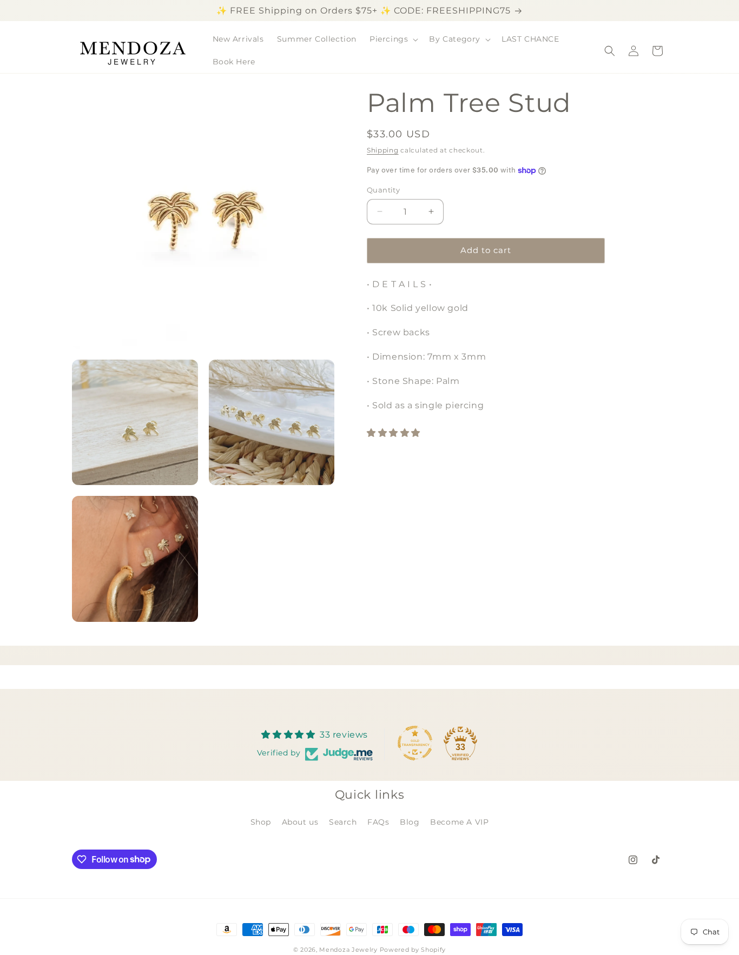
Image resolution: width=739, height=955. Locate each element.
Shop (260, 822)
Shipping (383, 150)
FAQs (378, 822)
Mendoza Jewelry (348, 949)
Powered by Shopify (413, 949)
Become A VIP (459, 822)
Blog (409, 822)
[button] (393, 39)
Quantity (383, 189)
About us (300, 822)
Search (343, 822)
